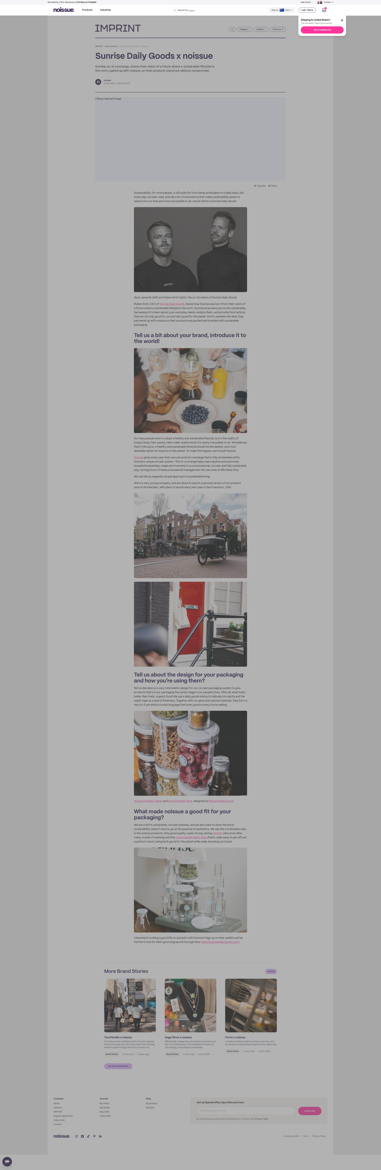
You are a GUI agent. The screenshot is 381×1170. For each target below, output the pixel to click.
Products (87, 10)
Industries (105, 10)
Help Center (306, 2)
